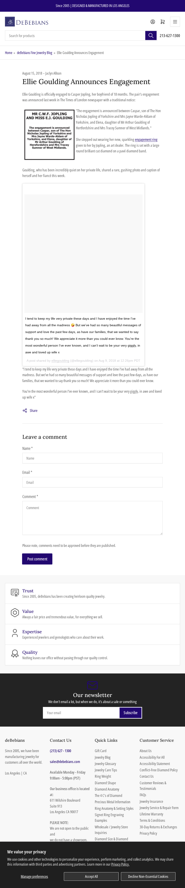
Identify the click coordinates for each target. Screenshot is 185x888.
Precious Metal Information (112, 801)
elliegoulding (60, 360)
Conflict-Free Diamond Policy (159, 769)
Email (27, 472)
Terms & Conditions (152, 820)
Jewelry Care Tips (106, 769)
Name (27, 448)
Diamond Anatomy (107, 789)
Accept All (91, 876)
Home (8, 52)
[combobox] (81, 35)
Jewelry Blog (103, 757)
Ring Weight (103, 776)
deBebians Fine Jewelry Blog (34, 52)
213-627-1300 (170, 35)
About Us (146, 750)
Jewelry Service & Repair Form (159, 807)
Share (33, 410)
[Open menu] (175, 22)
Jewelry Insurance (151, 801)
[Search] (151, 35)
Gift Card (100, 750)
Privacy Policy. (120, 864)
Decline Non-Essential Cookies (148, 876)
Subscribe (131, 712)
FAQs (143, 794)
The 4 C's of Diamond (108, 795)
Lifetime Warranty (151, 814)
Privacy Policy (148, 833)
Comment (30, 496)
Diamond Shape (105, 782)
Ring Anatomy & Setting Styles (114, 808)
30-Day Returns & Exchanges (158, 826)
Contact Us (147, 776)
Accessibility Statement (155, 763)
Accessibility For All (152, 757)
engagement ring (146, 139)
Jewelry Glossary (105, 763)
